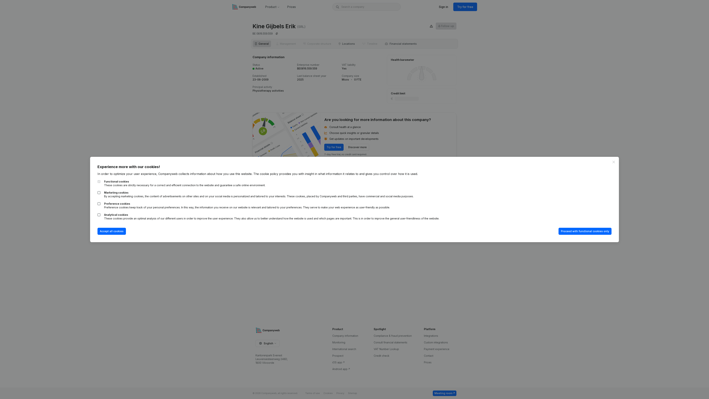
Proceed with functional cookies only (585, 231)
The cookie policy (265, 174)
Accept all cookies (112, 231)
